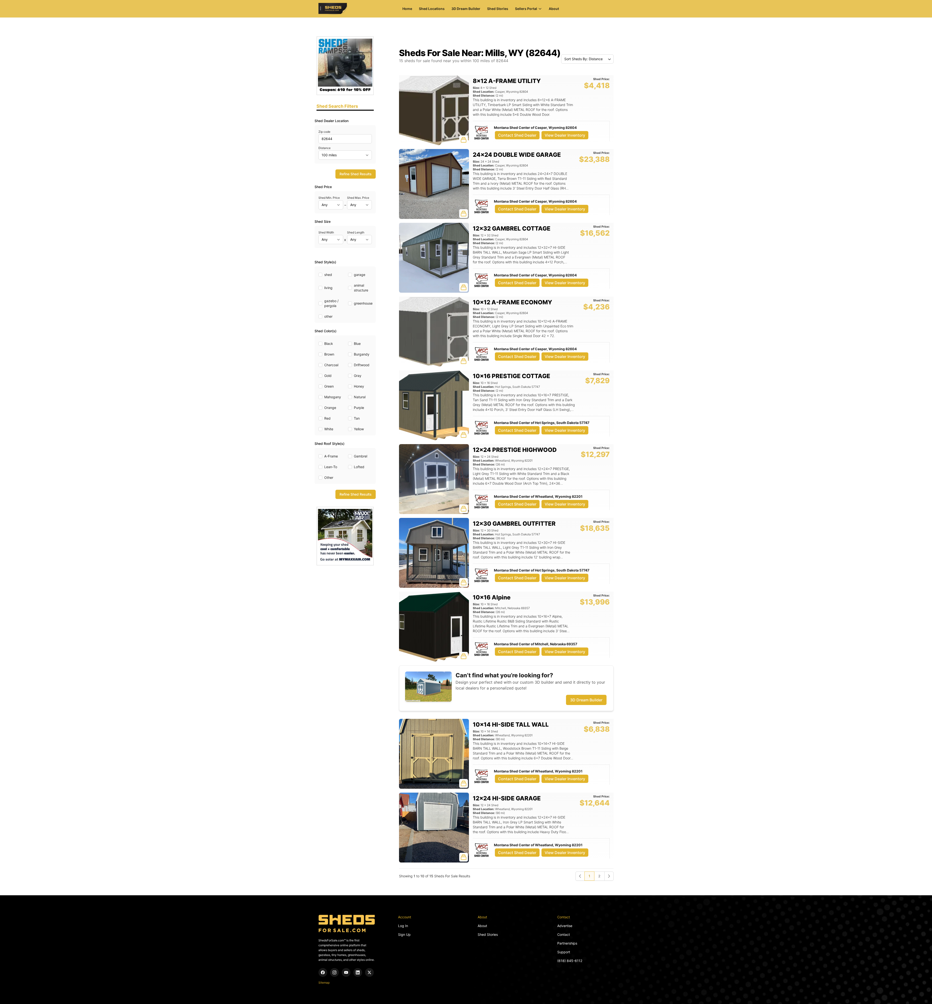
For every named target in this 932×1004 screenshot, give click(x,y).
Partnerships (567, 943)
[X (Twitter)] (369, 972)
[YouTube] (346, 972)
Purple (359, 408)
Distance (324, 148)
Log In (403, 926)
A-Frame (331, 456)
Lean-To (330, 467)
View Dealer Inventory (565, 135)
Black (328, 343)
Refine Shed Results (356, 174)
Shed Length (355, 232)
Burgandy (361, 354)
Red (327, 418)
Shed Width (326, 232)
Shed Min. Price (329, 197)
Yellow (359, 429)
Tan (357, 418)
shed (328, 275)
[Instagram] (334, 972)
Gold (328, 375)
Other (328, 477)
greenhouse (363, 303)
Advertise (564, 926)
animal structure (361, 287)
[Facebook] (322, 972)
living (328, 288)
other (328, 316)
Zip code (324, 131)
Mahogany (332, 397)
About (554, 9)
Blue (357, 343)
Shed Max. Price (358, 197)
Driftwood (361, 365)
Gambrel (360, 456)
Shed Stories (497, 9)
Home (407, 9)
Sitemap (324, 982)
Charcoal (331, 365)
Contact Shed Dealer (517, 135)
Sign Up (404, 934)
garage (359, 275)
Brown (329, 354)
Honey (359, 386)
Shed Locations (432, 9)
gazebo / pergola (331, 303)
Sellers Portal (526, 9)
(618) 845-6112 (569, 961)
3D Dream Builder (465, 9)
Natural (360, 397)
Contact (563, 934)
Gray (357, 375)
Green (329, 386)
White (328, 429)
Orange (330, 408)
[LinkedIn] (357, 972)
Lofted (359, 467)
